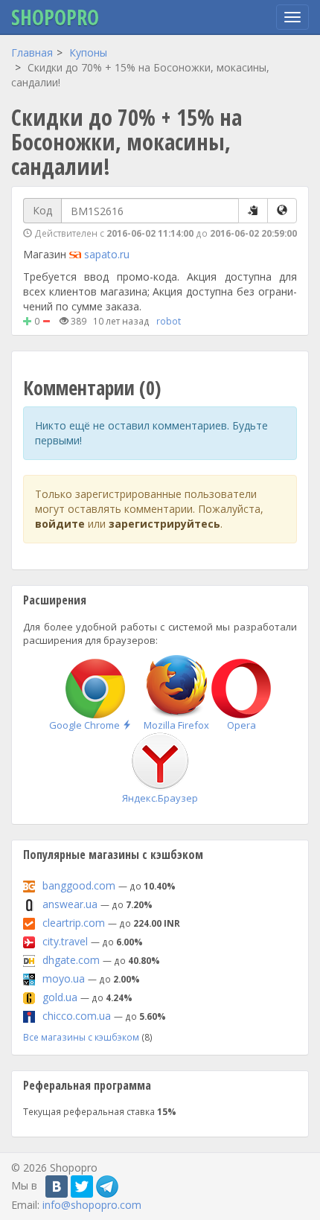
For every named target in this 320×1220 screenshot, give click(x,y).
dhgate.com (71, 960)
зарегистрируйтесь (164, 524)
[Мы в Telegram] (107, 1186)
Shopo (55, 17)
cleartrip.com (73, 923)
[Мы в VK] (56, 1186)
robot (168, 321)
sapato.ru (106, 254)
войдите (60, 524)
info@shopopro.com (91, 1205)
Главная (32, 52)
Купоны (88, 52)
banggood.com (78, 885)
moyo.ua (63, 978)
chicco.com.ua (76, 1016)
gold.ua (59, 997)
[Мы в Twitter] (82, 1186)
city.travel (65, 941)
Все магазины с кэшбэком (81, 1037)
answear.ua (69, 904)
